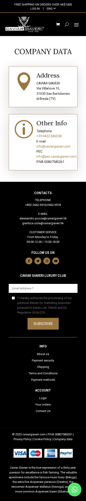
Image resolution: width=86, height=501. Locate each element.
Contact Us (43, 411)
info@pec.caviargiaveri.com (56, 156)
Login (43, 398)
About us (43, 354)
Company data (62, 439)
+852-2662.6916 (35, 205)
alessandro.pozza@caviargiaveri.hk (43, 218)
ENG (50, 8)
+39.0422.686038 (49, 136)
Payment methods (43, 379)
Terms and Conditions (43, 373)
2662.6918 (54, 205)
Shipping (43, 367)
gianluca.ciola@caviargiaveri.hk (43, 223)
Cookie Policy (42, 439)
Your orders (43, 404)
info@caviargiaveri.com (53, 146)
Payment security (43, 360)
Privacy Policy (22, 439)
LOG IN (35, 8)
